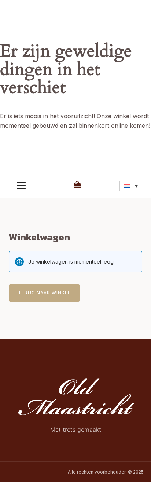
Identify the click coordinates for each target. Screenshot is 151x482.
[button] (130, 186)
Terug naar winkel (44, 293)
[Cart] (76, 185)
